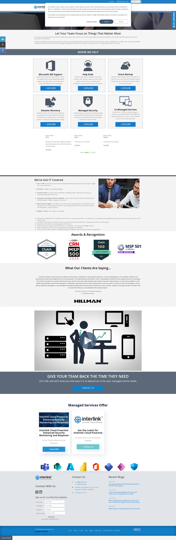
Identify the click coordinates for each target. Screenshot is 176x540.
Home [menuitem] (70, 530)
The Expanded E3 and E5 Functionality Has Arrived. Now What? (124, 485)
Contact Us (88, 388)
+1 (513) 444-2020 (80, 484)
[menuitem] (122, 1)
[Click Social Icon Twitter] (3, 44)
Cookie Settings (6, 538)
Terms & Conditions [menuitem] (108, 530)
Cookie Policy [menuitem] (117, 530)
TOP (136, 530)
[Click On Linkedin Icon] (40, 493)
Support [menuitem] (111, 2)
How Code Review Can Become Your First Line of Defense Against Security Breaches (124, 501)
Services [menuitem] (76, 530)
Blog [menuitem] (86, 530)
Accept (106, 21)
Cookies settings (91, 21)
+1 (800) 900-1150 (80, 482)
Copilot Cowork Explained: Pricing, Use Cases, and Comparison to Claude (123, 493)
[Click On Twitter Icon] (36, 493)
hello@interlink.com (81, 493)
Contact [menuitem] (81, 530)
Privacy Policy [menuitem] (98, 530)
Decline (121, 21)
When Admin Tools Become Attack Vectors (124, 509)
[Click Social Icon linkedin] (3, 39)
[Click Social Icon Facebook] (3, 50)
